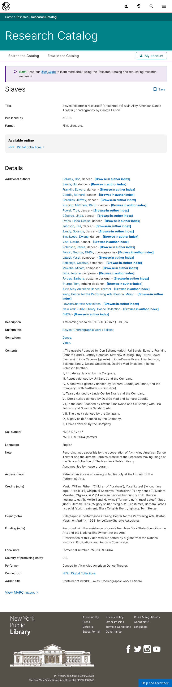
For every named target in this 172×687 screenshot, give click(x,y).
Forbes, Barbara (73, 278)
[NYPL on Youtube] (157, 649)
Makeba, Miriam (73, 268)
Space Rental (91, 631)
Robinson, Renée (74, 247)
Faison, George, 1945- (78, 252)
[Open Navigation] (164, 6)
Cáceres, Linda (73, 215)
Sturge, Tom (71, 283)
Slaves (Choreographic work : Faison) (88, 329)
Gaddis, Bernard (74, 194)
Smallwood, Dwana (76, 236)
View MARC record (20, 592)
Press (86, 622)
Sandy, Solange (73, 231)
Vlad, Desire (71, 242)
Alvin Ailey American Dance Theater (87, 289)
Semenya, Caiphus (75, 262)
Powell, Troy (71, 210)
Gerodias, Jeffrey (74, 200)
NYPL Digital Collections (79, 573)
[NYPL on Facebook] (129, 649)
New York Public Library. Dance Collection (91, 309)
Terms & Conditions (118, 626)
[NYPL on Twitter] (138, 649)
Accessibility (91, 617)
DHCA (67, 314)
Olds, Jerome (72, 273)
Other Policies (115, 622)
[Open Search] (151, 6)
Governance (114, 631)
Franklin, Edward (74, 189)
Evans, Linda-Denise (76, 221)
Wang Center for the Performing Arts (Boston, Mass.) (98, 294)
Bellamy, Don (71, 179)
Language (140, 626)
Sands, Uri (70, 184)
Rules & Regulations (147, 617)
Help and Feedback (155, 683)
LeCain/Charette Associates (81, 303)
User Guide (48, 71)
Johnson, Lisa (72, 226)
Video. (67, 342)
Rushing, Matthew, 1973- (80, 205)
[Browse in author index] (112, 179)
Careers (88, 626)
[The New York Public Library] (6, 6)
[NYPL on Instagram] (147, 649)
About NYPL (142, 622)
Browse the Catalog (63, 56)
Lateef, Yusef (71, 257)
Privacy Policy (114, 617)
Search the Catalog (23, 56)
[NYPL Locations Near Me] (139, 6)
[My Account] (126, 6)
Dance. (67, 337)
